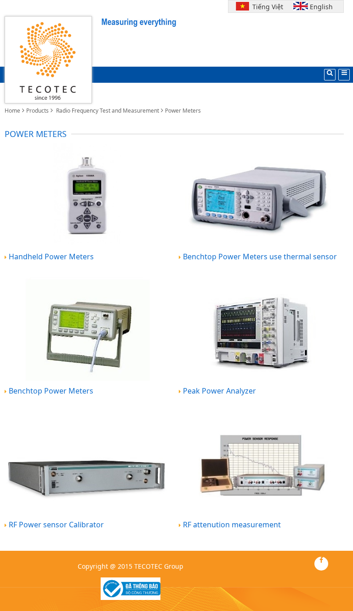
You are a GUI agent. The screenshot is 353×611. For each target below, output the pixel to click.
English (321, 6)
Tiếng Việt (265, 6)
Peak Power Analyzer (219, 391)
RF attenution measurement (232, 525)
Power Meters (183, 110)
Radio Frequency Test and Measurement (107, 110)
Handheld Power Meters (51, 256)
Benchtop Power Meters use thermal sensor (260, 256)
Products (37, 110)
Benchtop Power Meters (51, 391)
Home (12, 110)
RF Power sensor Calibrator (56, 525)
